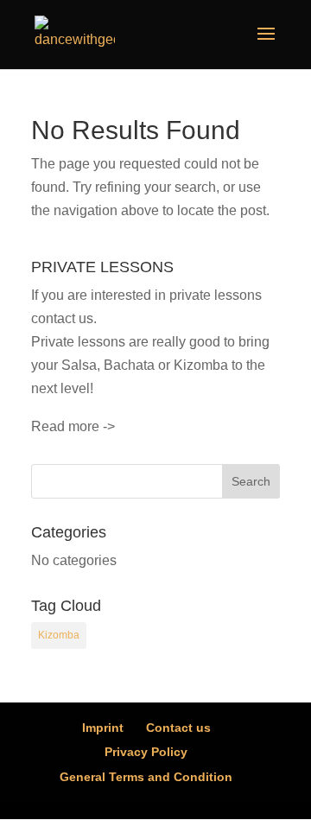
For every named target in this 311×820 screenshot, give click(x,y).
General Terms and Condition (146, 777)
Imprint (103, 727)
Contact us (178, 727)
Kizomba (58, 635)
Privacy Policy (146, 752)
